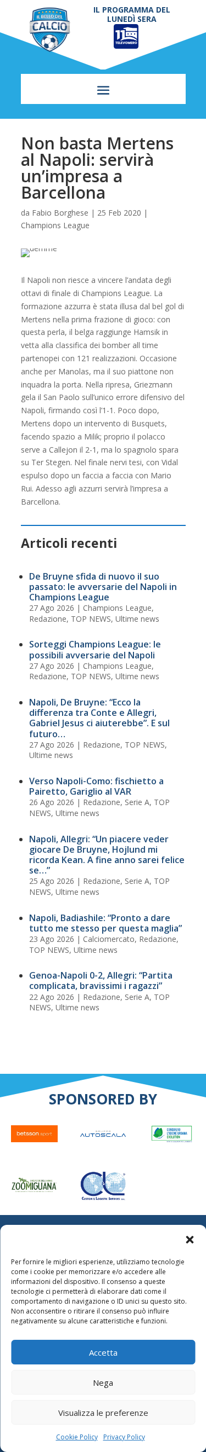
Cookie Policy (77, 1437)
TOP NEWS (91, 619)
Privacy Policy (124, 1437)
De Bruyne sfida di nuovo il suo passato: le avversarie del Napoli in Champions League (103, 586)
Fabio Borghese (60, 212)
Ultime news (137, 619)
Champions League (55, 225)
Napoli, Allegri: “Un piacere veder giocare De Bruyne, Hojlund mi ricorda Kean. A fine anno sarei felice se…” (107, 855)
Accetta (103, 1352)
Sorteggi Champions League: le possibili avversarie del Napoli (95, 649)
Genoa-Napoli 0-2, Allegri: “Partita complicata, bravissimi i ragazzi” (100, 980)
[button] (189, 1239)
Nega (103, 1382)
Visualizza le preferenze (103, 1412)
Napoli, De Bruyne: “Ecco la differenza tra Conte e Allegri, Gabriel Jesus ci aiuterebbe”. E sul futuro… (99, 718)
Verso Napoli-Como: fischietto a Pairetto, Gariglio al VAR (96, 786)
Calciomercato (109, 939)
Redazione (47, 619)
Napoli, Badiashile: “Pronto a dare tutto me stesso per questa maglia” (105, 923)
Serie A (137, 802)
